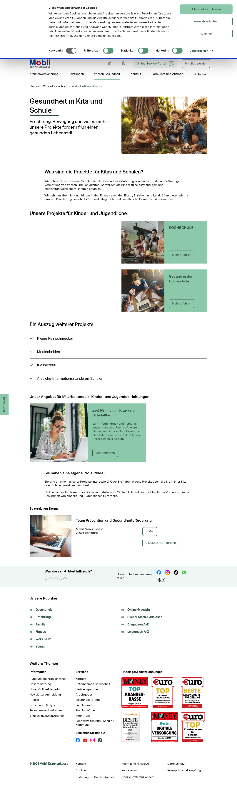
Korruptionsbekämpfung (184, 770)
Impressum (129, 770)
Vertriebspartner (87, 689)
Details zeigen (198, 50)
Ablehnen (206, 33)
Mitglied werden (196, 63)
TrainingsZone (85, 710)
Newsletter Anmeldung (45, 694)
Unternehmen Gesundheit (93, 684)
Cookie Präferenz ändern (137, 777)
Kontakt (81, 763)
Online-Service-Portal (151, 63)
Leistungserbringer (89, 699)
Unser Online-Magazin (45, 689)
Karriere (81, 679)
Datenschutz (175, 763)
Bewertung (4, 404)
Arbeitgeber (84, 694)
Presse (34, 699)
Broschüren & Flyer (42, 705)
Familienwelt (84, 705)
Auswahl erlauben (206, 21)
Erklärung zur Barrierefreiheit (95, 777)
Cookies (81, 770)
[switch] (108, 51)
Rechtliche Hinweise (135, 763)
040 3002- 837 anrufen (161, 542)
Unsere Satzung (40, 684)
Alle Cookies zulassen (206, 9)
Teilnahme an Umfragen (46, 710)
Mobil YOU (83, 715)
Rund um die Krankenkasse (48, 679)
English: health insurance (47, 715)
